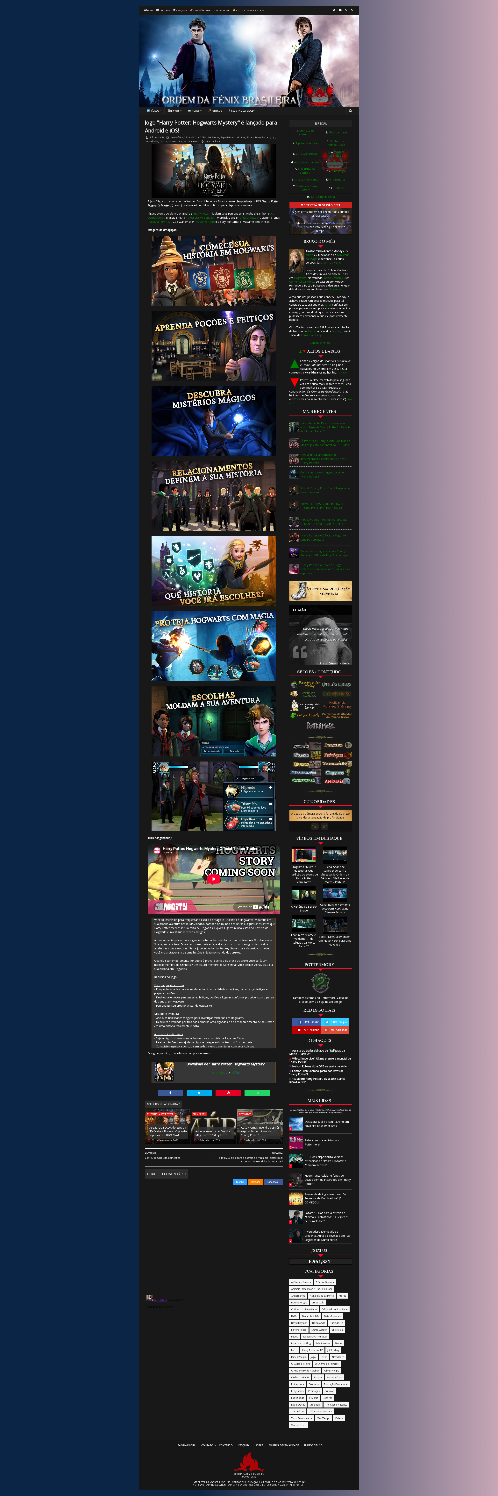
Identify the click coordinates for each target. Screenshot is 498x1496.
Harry (311, 331)
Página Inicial (187, 1445)
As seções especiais (306, 162)
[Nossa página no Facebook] (328, 10)
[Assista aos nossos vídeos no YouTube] (340, 10)
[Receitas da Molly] (305, 684)
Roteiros (327, 1398)
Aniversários (298, 1295)
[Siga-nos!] (333, 10)
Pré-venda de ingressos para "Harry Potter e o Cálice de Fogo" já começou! (325, 553)
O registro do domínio (306, 171)
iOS (234, 1072)
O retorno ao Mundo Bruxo (337, 143)
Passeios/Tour (334, 1377)
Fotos (294, 1350)
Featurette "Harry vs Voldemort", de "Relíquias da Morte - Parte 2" (304, 940)
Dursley (336, 331)
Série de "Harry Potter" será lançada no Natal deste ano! (325, 490)
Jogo (272, 137)
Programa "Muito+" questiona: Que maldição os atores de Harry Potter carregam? (304, 874)
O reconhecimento (306, 179)
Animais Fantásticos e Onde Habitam (311, 1289)
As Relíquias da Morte (322, 1295)
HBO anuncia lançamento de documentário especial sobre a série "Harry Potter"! (323, 459)
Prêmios (329, 1391)
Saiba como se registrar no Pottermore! (322, 1142)
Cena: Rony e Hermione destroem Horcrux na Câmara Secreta (335, 908)
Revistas (313, 1398)
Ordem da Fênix (330, 262)
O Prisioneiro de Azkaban (305, 1370)
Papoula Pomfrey (159, 221)
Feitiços (217, 110)
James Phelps (298, 1357)
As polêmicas (338, 162)
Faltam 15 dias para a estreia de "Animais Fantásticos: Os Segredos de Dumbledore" (327, 1217)
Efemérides (199, 1114)
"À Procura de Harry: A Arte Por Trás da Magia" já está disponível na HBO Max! (325, 443)
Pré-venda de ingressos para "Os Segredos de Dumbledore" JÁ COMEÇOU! (325, 1198)
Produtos (314, 1384)
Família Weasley (311, 335)
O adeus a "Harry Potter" (306, 188)
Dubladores (336, 1323)
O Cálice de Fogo (300, 1363)
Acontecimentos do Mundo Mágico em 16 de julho (212, 1133)
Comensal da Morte (301, 281)
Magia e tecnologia (337, 153)
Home (150, 10)
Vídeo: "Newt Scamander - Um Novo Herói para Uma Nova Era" (335, 940)
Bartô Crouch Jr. (334, 278)
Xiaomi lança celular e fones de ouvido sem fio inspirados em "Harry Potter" (328, 1180)
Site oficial (315, 1404)
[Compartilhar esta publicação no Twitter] (199, 1093)
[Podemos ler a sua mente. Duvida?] (338, 694)
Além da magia (338, 132)
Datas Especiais (332, 1316)
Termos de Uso (313, 1445)
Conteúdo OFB (202, 10)
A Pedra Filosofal (325, 1282)
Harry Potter (262, 137)
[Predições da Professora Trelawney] (338, 705)
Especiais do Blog (301, 1343)
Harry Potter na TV (312, 1350)
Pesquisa (181, 10)
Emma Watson (319, 1329)
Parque (318, 1377)
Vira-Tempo (323, 1418)
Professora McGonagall (200, 217)
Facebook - (273, 1181)
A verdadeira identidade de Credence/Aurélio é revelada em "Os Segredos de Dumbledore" (327, 1236)
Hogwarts (300, 278)
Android (218, 1072)
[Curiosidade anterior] (315, 826)
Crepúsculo (318, 1302)
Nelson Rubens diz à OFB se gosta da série (318, 1066)
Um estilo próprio (307, 153)
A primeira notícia (307, 143)
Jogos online (221, 10)
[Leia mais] (342, 372)
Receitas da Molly (243, 110)
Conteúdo (226, 1445)
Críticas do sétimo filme (335, 1309)
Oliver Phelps (331, 1370)
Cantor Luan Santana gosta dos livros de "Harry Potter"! (316, 1072)
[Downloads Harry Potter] (305, 716)
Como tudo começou (306, 132)
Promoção (314, 1391)
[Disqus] (214, 1233)
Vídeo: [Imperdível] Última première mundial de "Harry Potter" (320, 1060)
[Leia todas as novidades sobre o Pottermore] (322, 725)
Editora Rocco (299, 1329)
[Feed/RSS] (352, 10)
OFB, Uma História (323, 197)
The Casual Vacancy (336, 1404)
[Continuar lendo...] (320, 342)
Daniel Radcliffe (310, 1316)
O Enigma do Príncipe (327, 1363)
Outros (163, 141)
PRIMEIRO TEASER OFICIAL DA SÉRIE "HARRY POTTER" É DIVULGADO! (324, 506)
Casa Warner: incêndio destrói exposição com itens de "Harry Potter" (260, 1131)
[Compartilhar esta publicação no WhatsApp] (257, 1093)
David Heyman (299, 1323)
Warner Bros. (191, 141)
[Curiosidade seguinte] (324, 826)
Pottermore (297, 1384)
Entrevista (337, 1329)
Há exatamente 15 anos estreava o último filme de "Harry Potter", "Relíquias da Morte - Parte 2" (326, 427)
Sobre (259, 1445)
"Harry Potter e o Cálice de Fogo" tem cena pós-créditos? (324, 537)
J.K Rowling (333, 1350)
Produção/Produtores (336, 1384)
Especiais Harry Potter (233, 137)
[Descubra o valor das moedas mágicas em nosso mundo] (338, 716)
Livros (175, 110)
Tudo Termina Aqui (301, 1418)
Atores (215, 137)
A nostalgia (339, 171)
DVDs (294, 1316)
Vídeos (155, 110)
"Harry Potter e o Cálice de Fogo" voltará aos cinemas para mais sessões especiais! (325, 569)
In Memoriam (338, 179)
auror (309, 255)
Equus (294, 1336)
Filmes (195, 110)
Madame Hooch (206, 221)
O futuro (338, 188)
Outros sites (175, 141)
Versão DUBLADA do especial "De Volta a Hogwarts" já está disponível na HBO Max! (168, 1131)
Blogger (255, 1181)
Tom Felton (297, 1411)
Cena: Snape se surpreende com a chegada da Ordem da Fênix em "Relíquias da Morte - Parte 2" (335, 874)
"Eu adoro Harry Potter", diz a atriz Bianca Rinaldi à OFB (317, 1080)
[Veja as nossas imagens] (346, 10)
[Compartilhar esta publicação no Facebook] (170, 1093)
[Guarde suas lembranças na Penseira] (338, 684)
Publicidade (297, 1398)
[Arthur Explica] (305, 694)
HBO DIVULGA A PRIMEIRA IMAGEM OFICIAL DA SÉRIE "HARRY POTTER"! (323, 522)
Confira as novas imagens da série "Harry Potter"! (322, 474)
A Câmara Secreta (301, 1282)
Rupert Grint (298, 1404)
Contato (165, 10)
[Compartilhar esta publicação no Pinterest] (228, 1093)
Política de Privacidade (250, 10)
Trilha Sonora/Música (320, 1411)
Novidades (152, 141)
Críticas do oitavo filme (304, 1309)
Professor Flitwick (248, 217)
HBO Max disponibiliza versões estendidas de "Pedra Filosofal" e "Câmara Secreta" (325, 1161)
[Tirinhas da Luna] (305, 705)
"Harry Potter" (202, 213)
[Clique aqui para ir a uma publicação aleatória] (320, 591)
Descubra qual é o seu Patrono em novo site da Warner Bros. (327, 1124)
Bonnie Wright (299, 1302)
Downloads (318, 1323)
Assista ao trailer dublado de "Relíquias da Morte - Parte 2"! (317, 1052)
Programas (297, 1391)
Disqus (240, 1181)
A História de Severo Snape (304, 908)
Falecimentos (323, 1343)
